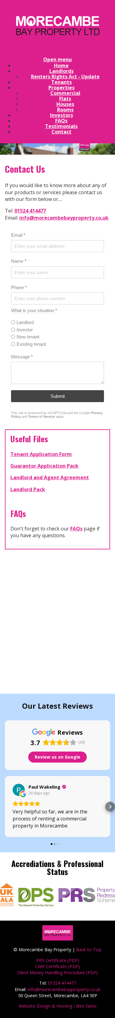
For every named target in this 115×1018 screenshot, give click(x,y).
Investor (25, 329)
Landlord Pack (27, 489)
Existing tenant (31, 344)
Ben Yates (86, 1006)
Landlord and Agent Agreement (49, 477)
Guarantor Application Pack (44, 465)
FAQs (76, 528)
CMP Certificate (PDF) (57, 966)
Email (18, 235)
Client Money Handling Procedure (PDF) (57, 972)
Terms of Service (41, 416)
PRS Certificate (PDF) (57, 960)
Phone (19, 287)
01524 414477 (30, 210)
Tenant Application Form (41, 454)
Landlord (25, 322)
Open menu (57, 59)
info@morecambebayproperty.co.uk (64, 217)
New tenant (28, 336)
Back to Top (89, 949)
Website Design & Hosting (46, 1006)
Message (22, 356)
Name (18, 261)
